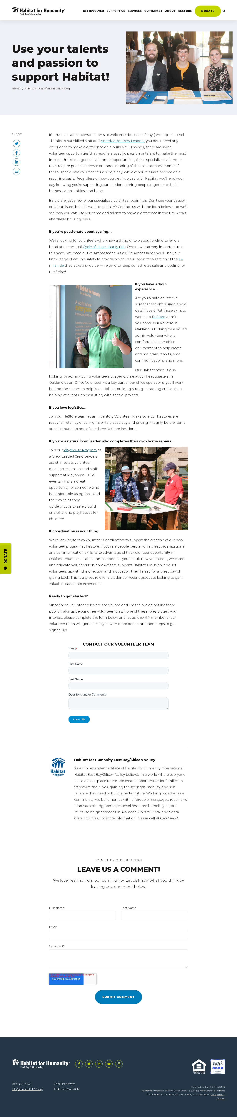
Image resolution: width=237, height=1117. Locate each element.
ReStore (158, 317)
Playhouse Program (80, 450)
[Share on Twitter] (16, 143)
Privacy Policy (217, 1094)
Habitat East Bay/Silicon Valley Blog (47, 88)
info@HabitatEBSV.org (27, 1089)
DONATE (207, 11)
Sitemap (221, 1098)
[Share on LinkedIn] (16, 162)
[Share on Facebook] (16, 152)
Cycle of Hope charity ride (104, 247)
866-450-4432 (21, 1084)
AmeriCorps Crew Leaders (122, 141)
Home (16, 88)
